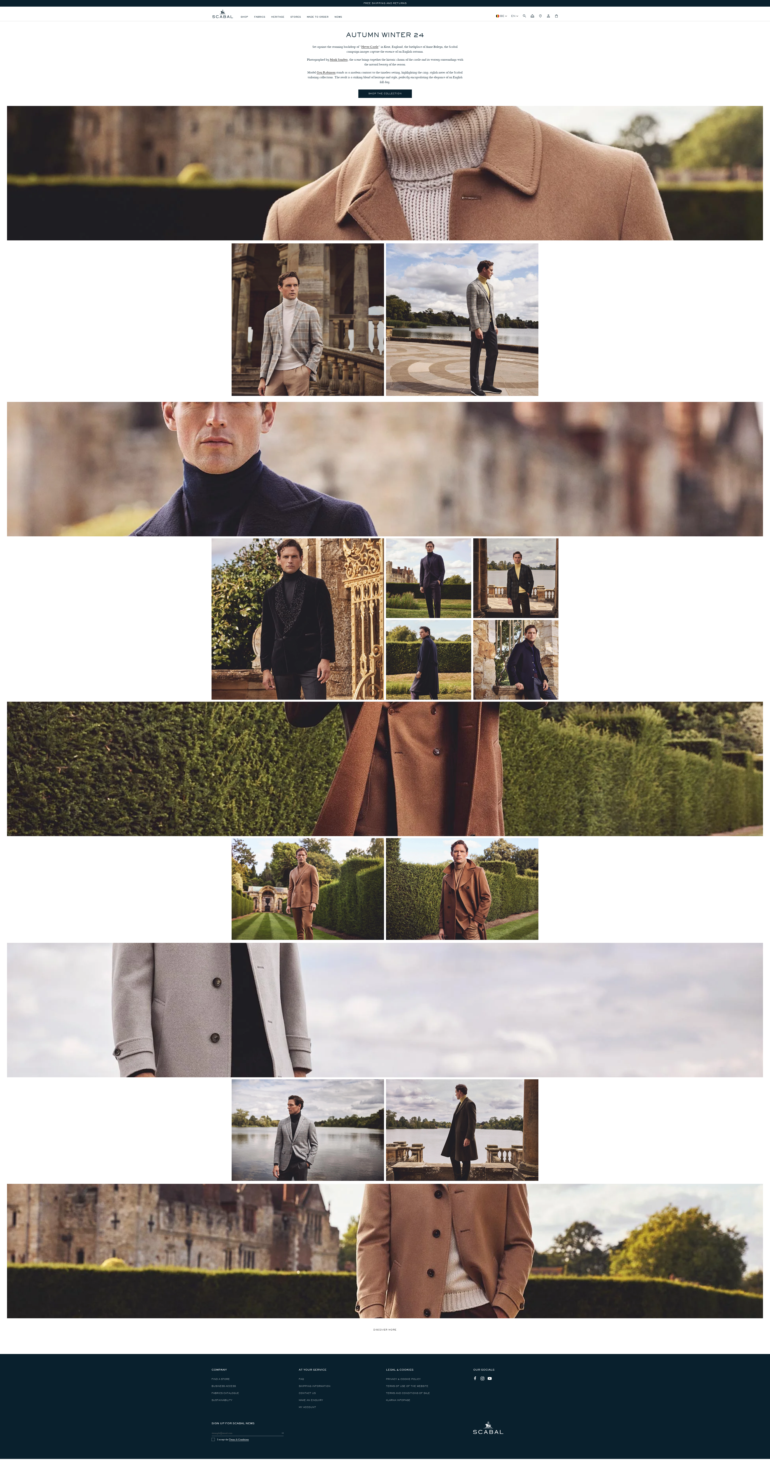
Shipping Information (314, 1386)
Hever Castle (369, 47)
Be (502, 15)
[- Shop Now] (298, 619)
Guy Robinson (326, 72)
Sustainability (222, 1400)
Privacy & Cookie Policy (403, 1379)
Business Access (224, 1386)
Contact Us (307, 1393)
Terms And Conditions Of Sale (408, 1393)
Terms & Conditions (239, 1439)
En (513, 15)
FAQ (301, 1379)
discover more (385, 1330)
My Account (307, 1407)
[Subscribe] (279, 1433)
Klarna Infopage (398, 1400)
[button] (524, 16)
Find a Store (221, 1379)
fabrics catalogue (225, 1393)
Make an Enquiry (311, 1400)
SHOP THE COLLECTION (385, 93)
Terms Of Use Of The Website (407, 1386)
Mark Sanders (339, 59)
